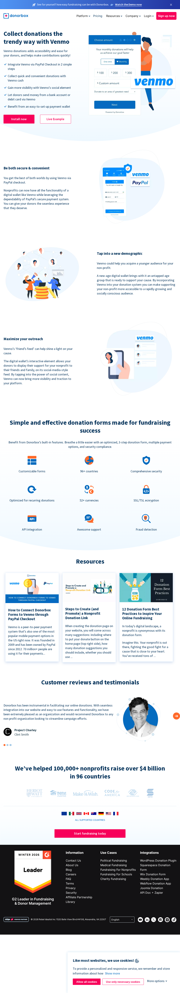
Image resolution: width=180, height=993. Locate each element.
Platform (82, 16)
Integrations (149, 852)
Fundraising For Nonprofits (118, 869)
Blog (69, 869)
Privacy (71, 888)
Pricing (97, 16)
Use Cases (108, 852)
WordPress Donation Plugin (158, 860)
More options (156, 981)
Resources (113, 16)
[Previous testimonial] (176, 716)
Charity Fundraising (113, 879)
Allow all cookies (86, 981)
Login (147, 16)
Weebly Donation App (154, 879)
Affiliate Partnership (79, 897)
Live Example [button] (55, 119)
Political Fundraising (113, 860)
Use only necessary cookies (123, 981)
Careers (71, 874)
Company (132, 16)
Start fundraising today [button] (90, 833)
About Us (72, 865)
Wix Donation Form (153, 874)
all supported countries (90, 820)
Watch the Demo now (128, 4)
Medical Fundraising (113, 865)
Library (70, 902)
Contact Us (73, 860)
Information (74, 852)
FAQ (68, 879)
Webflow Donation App (155, 883)
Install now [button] (19, 119)
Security (71, 892)
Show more (112, 973)
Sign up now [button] (166, 16)
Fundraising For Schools (116, 874)
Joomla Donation (151, 888)
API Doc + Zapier (151, 892)
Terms (70, 883)
